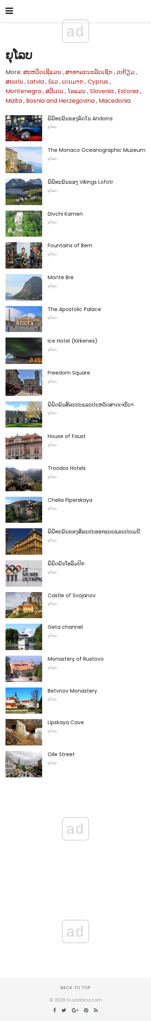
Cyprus (98, 81)
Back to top (75, 988)
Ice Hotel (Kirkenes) (72, 340)
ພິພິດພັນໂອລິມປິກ (66, 563)
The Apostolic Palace (74, 309)
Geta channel (65, 627)
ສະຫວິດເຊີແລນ (42, 72)
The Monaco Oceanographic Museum (97, 150)
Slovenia (102, 91)
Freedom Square (69, 372)
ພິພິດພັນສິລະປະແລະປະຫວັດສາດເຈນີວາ (91, 404)
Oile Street (61, 754)
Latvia (35, 81)
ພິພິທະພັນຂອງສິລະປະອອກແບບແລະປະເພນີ (94, 531)
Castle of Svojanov (72, 595)
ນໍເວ (53, 81)
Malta (13, 100)
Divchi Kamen (65, 214)
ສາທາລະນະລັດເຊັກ (89, 72)
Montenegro (23, 91)
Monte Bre (61, 277)
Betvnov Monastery (72, 690)
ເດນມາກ (73, 81)
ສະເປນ (14, 81)
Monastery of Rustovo (76, 659)
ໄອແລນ (76, 91)
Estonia (128, 91)
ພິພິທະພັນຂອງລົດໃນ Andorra (80, 118)
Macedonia (114, 100)
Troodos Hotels (67, 468)
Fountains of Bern (70, 245)
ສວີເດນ (54, 91)
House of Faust (67, 436)
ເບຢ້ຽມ (126, 72)
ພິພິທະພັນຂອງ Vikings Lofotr (80, 182)
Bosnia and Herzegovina (60, 100)
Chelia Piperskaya (70, 500)
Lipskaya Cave (66, 722)
